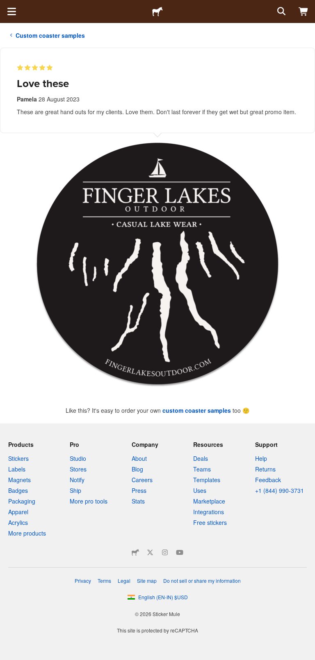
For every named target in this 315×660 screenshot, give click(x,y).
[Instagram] (165, 552)
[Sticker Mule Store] (135, 552)
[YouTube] (179, 552)
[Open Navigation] (11, 11)
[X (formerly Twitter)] (150, 552)
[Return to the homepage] (157, 11)
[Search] (280, 11)
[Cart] (303, 11)
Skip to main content (6, 6)
